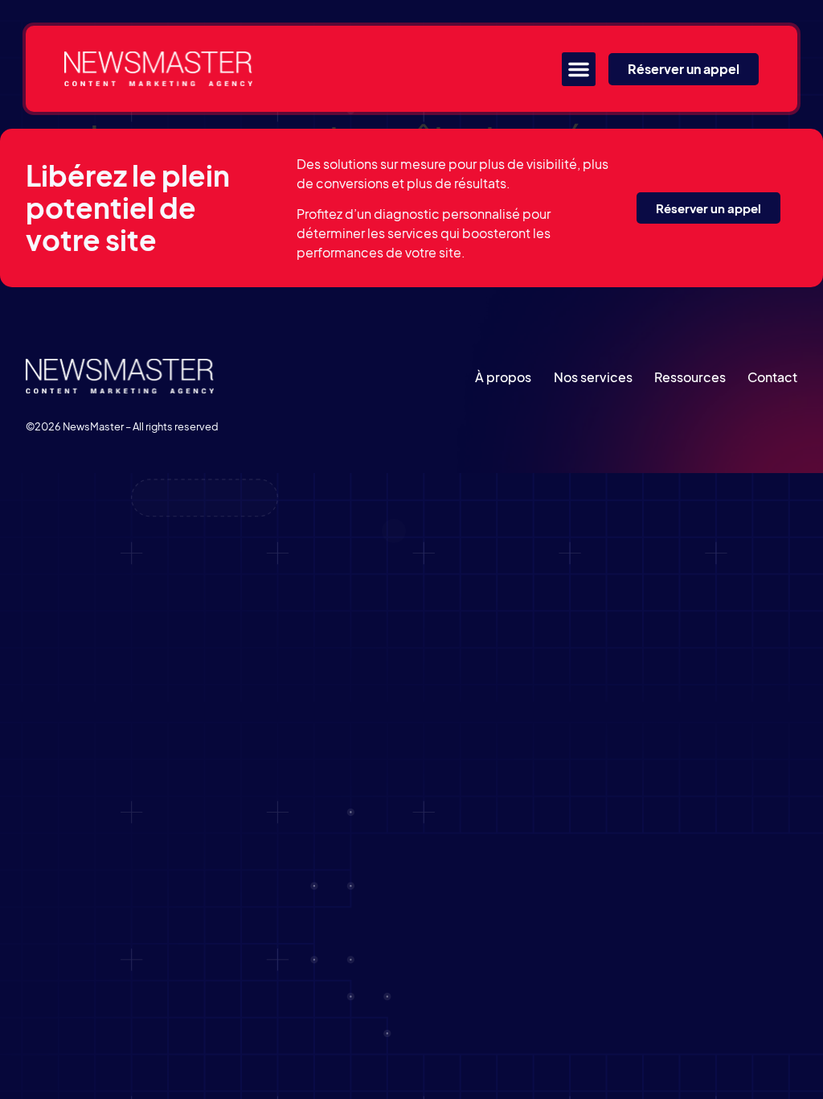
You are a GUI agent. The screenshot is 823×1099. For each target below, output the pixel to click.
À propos (503, 376)
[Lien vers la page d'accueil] (158, 68)
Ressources (690, 376)
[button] (579, 69)
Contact (772, 376)
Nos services (593, 376)
